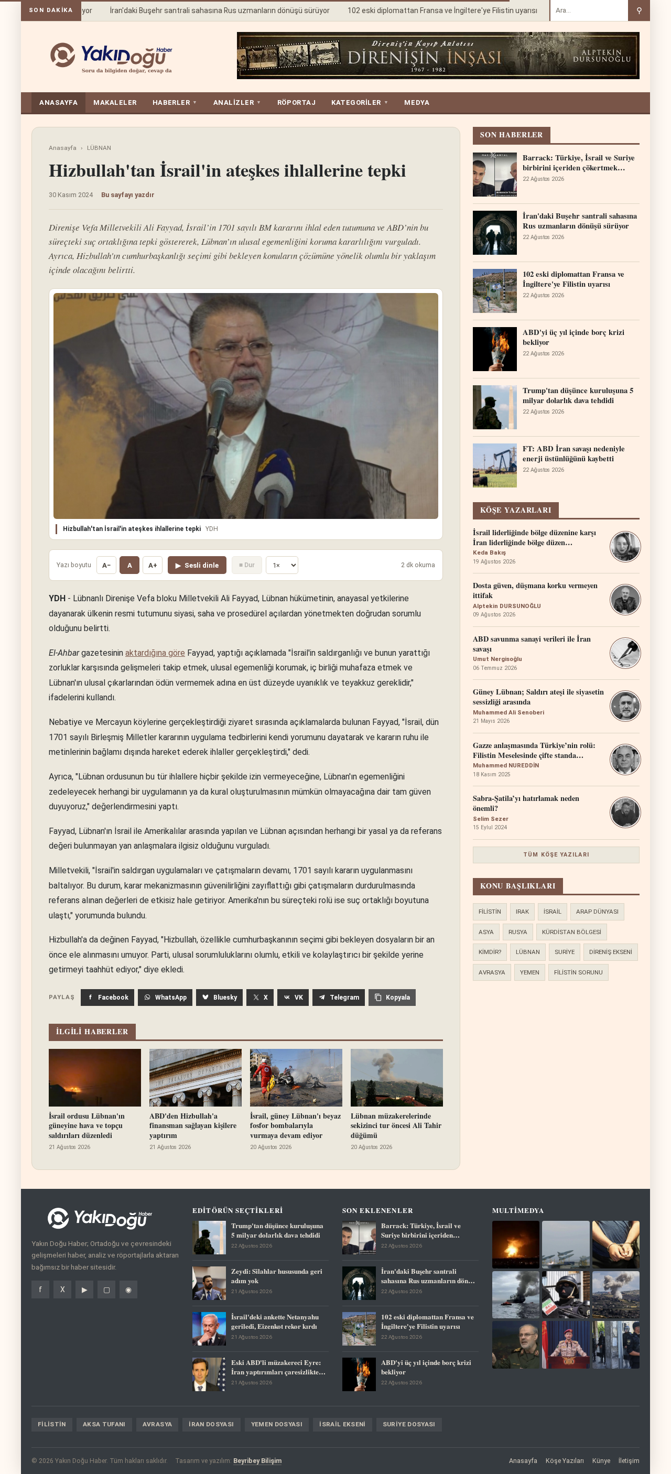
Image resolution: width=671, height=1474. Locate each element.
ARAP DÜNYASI (597, 911)
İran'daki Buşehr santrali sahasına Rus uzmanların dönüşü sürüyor (207, 10)
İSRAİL (552, 911)
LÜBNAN (99, 147)
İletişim (629, 1461)
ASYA (486, 932)
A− (106, 565)
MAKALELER (115, 102)
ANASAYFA (58, 102)
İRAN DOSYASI (211, 1424)
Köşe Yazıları (565, 1461)
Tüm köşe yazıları (556, 854)
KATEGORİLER (359, 102)
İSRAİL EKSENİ (342, 1424)
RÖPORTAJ (296, 102)
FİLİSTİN (490, 911)
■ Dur (247, 565)
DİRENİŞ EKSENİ (610, 952)
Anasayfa (63, 147)
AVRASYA (492, 972)
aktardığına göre (155, 653)
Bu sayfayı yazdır (128, 195)
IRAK (522, 911)
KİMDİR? (490, 952)
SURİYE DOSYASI (409, 1424)
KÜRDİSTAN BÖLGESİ (571, 932)
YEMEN (529, 972)
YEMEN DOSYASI (277, 1424)
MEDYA (416, 102)
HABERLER (175, 102)
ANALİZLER (237, 102)
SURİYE (565, 952)
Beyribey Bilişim (257, 1461)
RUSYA (517, 932)
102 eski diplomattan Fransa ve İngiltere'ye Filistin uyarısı (429, 10)
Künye (601, 1461)
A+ (152, 565)
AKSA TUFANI (104, 1424)
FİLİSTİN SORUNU (578, 972)
